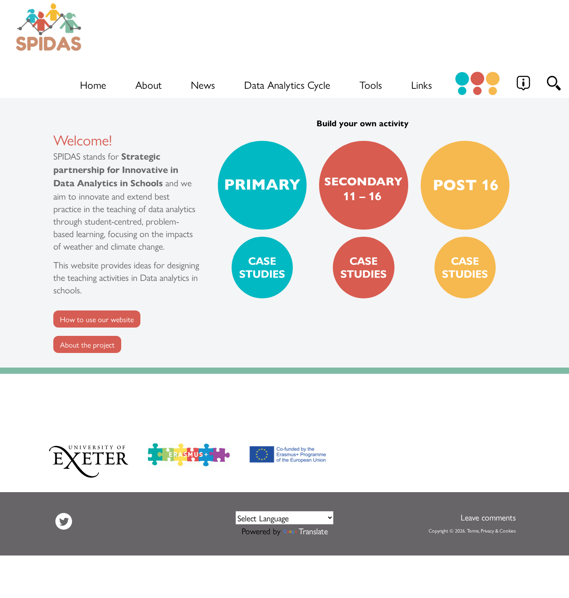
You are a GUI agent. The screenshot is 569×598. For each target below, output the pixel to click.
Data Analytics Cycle (287, 84)
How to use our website (97, 319)
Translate (313, 531)
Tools (370, 84)
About (148, 84)
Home (93, 84)
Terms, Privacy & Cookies (491, 530)
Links (421, 84)
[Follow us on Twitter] (63, 519)
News (203, 84)
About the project (87, 344)
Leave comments (488, 517)
